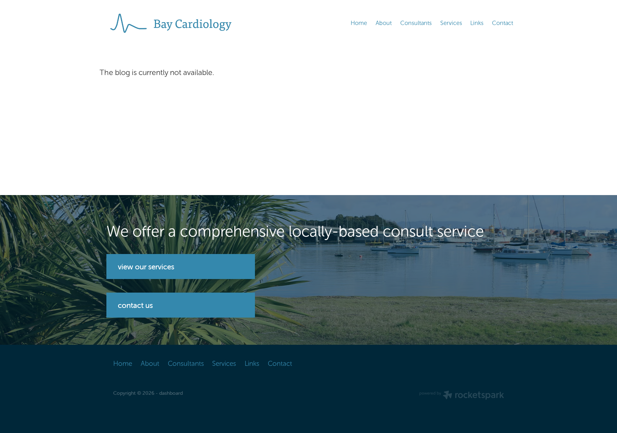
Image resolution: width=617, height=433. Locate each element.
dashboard (171, 393)
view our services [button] (146, 266)
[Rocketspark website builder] (461, 396)
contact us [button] (135, 305)
